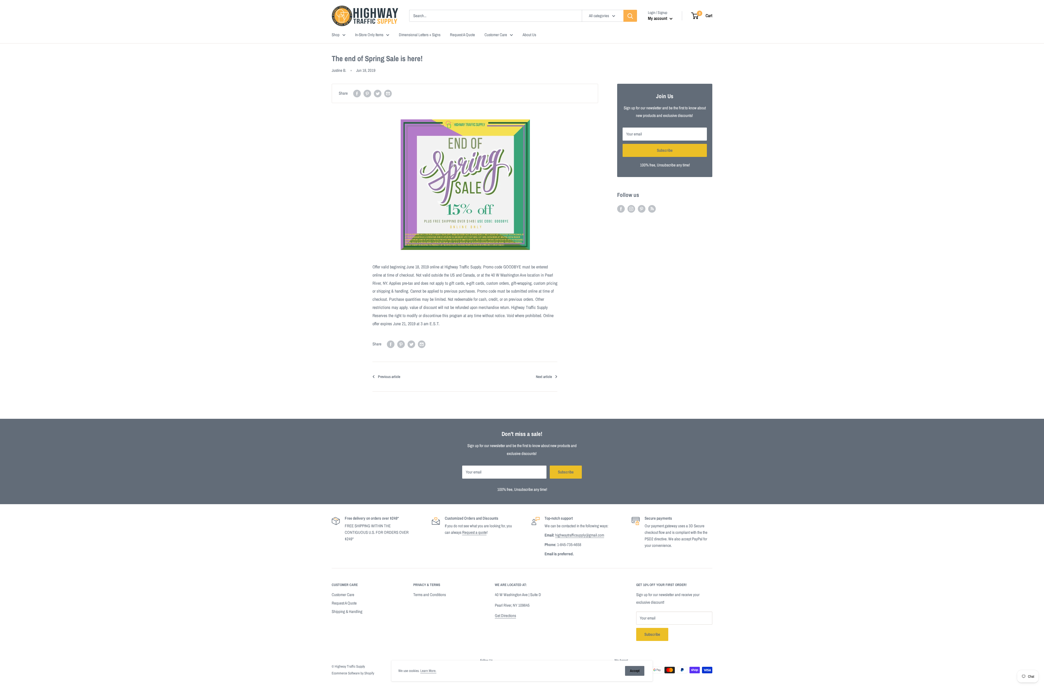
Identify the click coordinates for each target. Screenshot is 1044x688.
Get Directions (505, 615)
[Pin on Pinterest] (367, 93)
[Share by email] (388, 93)
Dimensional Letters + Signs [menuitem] (419, 35)
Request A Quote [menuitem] (462, 35)
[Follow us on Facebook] (621, 209)
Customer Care (343, 594)
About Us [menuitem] (529, 35)
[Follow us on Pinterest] (641, 209)
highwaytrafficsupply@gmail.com (579, 535)
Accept (634, 670)
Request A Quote (344, 603)
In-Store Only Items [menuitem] (369, 35)
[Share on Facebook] (357, 93)
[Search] (630, 16)
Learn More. (428, 670)
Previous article (389, 376)
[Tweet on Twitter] (377, 93)
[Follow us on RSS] (652, 209)
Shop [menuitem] (336, 35)
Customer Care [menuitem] (495, 35)
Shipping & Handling (347, 611)
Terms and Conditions (429, 594)
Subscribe (665, 150)
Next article (544, 376)
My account (658, 18)
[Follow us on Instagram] (631, 209)
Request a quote (474, 532)
